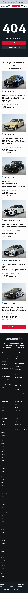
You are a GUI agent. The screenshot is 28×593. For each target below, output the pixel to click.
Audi (2, 421)
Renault (3, 543)
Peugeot (3, 532)
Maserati (3, 504)
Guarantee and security (20, 374)
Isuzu (2, 471)
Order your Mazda (5, 358)
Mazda (2, 510)
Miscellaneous (18, 415)
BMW (2, 427)
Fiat (2, 457)
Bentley (3, 424)
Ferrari (3, 454)
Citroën (3, 440)
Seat (2, 551)
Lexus (2, 496)
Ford (2, 460)
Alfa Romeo (4, 413)
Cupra (2, 443)
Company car (4, 364)
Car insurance (18, 369)
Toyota (3, 571)
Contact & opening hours (19, 393)
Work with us (18, 385)
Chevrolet (3, 435)
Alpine (2, 415)
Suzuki (3, 565)
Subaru (3, 562)
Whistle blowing (10, 585)
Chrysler (3, 438)
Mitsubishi (3, 521)
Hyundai (3, 468)
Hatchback (17, 407)
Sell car (17, 358)
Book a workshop (5, 372)
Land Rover (4, 493)
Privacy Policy (2, 585)
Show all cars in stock (14, 68)
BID (2, 429)
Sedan (16, 418)
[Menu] (22, 6)
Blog (2, 387)
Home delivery (18, 377)
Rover (2, 546)
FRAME (3, 540)
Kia (2, 485)
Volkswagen (4, 573)
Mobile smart (4, 524)
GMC (2, 463)
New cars (3, 361)
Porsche (3, 537)
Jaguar (2, 476)
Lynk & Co (3, 501)
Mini (2, 518)
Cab (16, 404)
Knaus (2, 487)
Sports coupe (18, 424)
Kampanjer (16, 6)
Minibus (17, 413)
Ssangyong (4, 560)
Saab (2, 548)
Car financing (18, 366)
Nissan (2, 526)
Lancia (2, 490)
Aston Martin (4, 418)
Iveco (2, 474)
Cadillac (3, 432)
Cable (2, 482)
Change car (17, 356)
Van (16, 421)
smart (2, 557)
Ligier (2, 499)
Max (2, 507)
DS (2, 451)
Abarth (3, 404)
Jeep (2, 479)
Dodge (3, 449)
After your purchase (21, 585)
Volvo (2, 576)
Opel (2, 529)
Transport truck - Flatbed (21, 429)
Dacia (2, 446)
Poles (2, 535)
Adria (2, 407)
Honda (3, 465)
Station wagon (18, 410)
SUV (16, 427)
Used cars (3, 356)
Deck (16, 372)
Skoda (2, 554)
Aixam (2, 410)
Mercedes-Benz (5, 512)
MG (2, 515)
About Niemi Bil (5, 379)
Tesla (2, 568)
